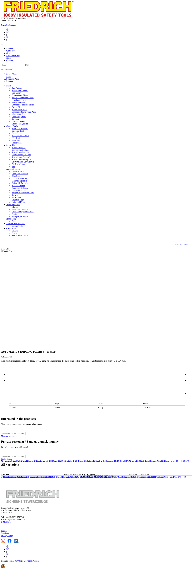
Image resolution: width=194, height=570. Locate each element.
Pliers (8, 86)
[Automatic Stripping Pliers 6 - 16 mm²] (20, 477)
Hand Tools (11, 219)
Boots (14, 214)
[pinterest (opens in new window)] (190, 386)
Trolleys (15, 231)
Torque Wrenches (19, 190)
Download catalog (8, 25)
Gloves (15, 207)
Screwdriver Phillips (20, 150)
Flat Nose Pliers (18, 102)
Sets (13, 166)
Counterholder (18, 200)
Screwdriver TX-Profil (21, 157)
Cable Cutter (17, 133)
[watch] (9, 380)
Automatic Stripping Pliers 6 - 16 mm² (19, 461)
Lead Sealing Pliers (20, 124)
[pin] (9, 374)
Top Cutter (16, 93)
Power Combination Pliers (23, 97)
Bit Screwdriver (18, 164)
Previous (178, 244)
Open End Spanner (20, 174)
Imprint (4, 531)
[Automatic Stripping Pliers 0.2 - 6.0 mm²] (149, 477)
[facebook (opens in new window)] (190, 374)
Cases (14, 233)
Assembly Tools (13, 169)
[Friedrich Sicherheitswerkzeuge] (37, 16)
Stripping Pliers (18, 119)
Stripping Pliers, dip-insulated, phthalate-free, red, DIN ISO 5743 (95, 461)
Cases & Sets (11, 228)
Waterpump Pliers (19, 114)
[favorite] (9, 386)
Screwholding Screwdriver (23, 162)
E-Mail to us (6, 522)
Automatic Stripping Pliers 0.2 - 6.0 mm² (148, 461)
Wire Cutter (16, 138)
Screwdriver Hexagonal (21, 159)
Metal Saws (16, 140)
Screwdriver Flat (18, 147)
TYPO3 (16, 561)
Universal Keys (18, 202)
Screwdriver (11, 145)
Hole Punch (17, 143)
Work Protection (13, 204)
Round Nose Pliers (19, 109)
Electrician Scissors (20, 128)
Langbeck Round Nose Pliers (24, 112)
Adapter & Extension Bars (23, 193)
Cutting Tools (12, 126)
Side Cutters (17, 88)
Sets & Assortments (20, 235)
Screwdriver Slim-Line (21, 155)
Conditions (5, 533)
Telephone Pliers (18, 100)
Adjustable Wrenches (20, 183)
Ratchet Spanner (18, 185)
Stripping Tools (18, 131)
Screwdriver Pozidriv (20, 152)
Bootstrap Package (31, 561)
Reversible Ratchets (20, 188)
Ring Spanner (17, 176)
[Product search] (27, 65)
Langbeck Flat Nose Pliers (23, 105)
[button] (3, 568)
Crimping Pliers (18, 121)
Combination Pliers (20, 95)
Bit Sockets (16, 197)
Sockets (15, 195)
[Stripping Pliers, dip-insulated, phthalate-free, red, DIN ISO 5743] (96, 477)
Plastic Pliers (17, 107)
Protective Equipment (21, 209)
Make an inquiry (8, 436)
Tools (14, 221)
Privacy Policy (7, 535)
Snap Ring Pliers (19, 117)
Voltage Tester (17, 226)
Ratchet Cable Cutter (20, 136)
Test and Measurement (15, 223)
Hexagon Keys (18, 171)
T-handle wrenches (19, 178)
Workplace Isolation (20, 216)
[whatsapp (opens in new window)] (190, 393)
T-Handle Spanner (19, 181)
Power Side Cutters (20, 90)
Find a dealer (6, 459)
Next (186, 244)
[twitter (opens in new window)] (190, 380)
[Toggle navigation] (2, 44)
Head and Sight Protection (23, 212)
